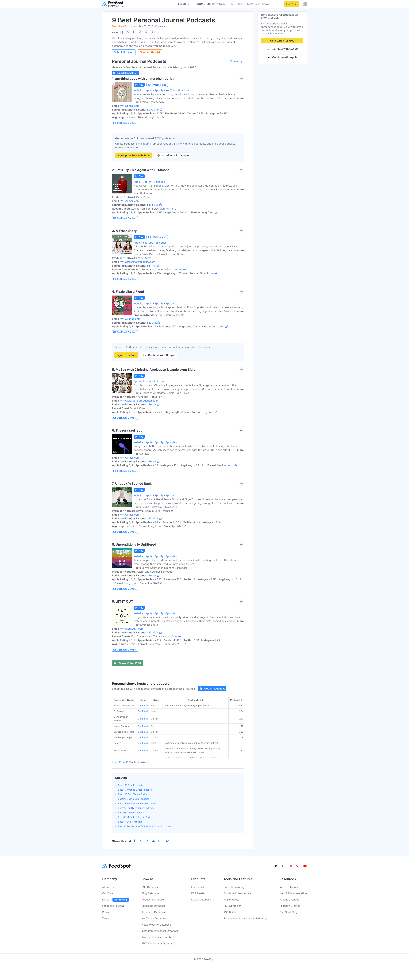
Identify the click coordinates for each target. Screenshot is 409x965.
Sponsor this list (150, 52)
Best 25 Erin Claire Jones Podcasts (136, 808)
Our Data (107, 893)
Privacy (106, 912)
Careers (114, 899)
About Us (108, 887)
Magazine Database (154, 905)
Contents (160, 26)
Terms (106, 918)
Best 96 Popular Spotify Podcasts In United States (144, 826)
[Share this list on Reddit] (140, 32)
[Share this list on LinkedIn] (134, 32)
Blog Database (150, 893)
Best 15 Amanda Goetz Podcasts (135, 789)
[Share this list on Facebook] (122, 32)
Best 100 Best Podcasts (130, 785)
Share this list (121, 841)
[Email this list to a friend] (146, 32)
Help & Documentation (293, 893)
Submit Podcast (123, 52)
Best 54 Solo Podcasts (130, 821)
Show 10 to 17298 (130, 663)
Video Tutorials (288, 887)
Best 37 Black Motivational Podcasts (137, 803)
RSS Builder (230, 912)
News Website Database (156, 924)
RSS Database (150, 887)
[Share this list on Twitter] (128, 32)
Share (115, 32)
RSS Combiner (232, 905)
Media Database (201, 899)
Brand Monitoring (234, 887)
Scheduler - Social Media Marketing (245, 918)
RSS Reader (198, 893)
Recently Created (289, 905)
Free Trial (291, 4)
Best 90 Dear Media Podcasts (133, 798)
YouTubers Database (154, 918)
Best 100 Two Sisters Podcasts (134, 794)
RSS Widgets (231, 899)
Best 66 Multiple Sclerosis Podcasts (136, 817)
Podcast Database (153, 899)
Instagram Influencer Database (160, 930)
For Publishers (199, 887)
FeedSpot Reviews (113, 905)
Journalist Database (154, 912)
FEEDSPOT (184, 3)
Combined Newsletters (237, 893)
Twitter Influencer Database (158, 937)
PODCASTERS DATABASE (210, 3)
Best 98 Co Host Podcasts (132, 812)
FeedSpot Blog (288, 912)
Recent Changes (289, 899)
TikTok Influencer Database (158, 943)
